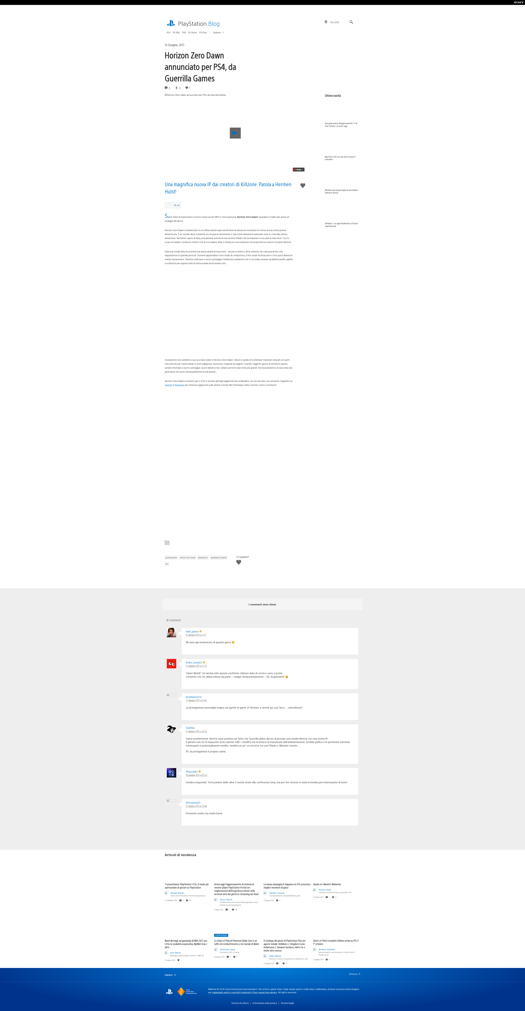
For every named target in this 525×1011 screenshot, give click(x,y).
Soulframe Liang (227, 949)
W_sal (176, 205)
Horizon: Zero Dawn (187, 557)
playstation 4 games (219, 557)
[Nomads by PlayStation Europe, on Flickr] (229, 491)
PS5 (169, 32)
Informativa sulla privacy (265, 1003)
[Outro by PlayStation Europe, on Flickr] (229, 470)
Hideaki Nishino (177, 893)
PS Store (192, 32)
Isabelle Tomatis (277, 893)
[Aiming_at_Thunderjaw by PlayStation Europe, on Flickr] (229, 325)
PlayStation (199, 23)
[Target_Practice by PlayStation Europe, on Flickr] (229, 345)
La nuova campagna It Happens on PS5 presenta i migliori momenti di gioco (287, 886)
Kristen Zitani (325, 889)
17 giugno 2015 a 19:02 (196, 731)
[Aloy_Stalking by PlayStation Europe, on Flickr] (229, 281)
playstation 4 (203, 557)
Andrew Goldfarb (327, 949)
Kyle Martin (175, 952)
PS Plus (203, 32)
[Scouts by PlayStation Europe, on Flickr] (229, 423)
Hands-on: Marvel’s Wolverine (327, 884)
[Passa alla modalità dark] (326, 22)
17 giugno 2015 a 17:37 (196, 665)
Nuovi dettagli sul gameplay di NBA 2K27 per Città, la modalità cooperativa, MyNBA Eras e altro (186, 944)
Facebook (179, 384)
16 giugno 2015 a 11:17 (196, 634)
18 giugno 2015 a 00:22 (196, 775)
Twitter (168, 384)
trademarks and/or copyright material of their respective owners (244, 992)
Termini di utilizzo (240, 1003)
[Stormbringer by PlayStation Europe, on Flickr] (229, 403)
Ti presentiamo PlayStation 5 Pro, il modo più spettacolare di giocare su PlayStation (186, 886)
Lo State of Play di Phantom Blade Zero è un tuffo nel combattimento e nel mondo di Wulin (236, 942)
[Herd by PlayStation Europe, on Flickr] (229, 447)
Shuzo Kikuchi (226, 899)
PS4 (184, 32)
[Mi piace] (187, 900)
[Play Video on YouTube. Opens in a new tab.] (298, 169)
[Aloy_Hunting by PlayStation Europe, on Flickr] (229, 301)
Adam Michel (275, 956)
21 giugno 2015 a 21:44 (196, 806)
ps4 (166, 564)
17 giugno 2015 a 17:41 (196, 700)
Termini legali (287, 1003)
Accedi (334, 22)
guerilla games (171, 557)
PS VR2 (176, 32)
